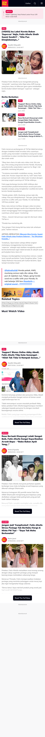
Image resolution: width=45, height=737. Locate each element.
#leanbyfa (28, 281)
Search (35, 3)
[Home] (5, 3)
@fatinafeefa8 (11, 270)
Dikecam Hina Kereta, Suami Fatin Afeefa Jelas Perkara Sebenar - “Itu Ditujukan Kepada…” (22, 236)
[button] (3, 15)
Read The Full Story (22, 422)
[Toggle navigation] (41, 3)
